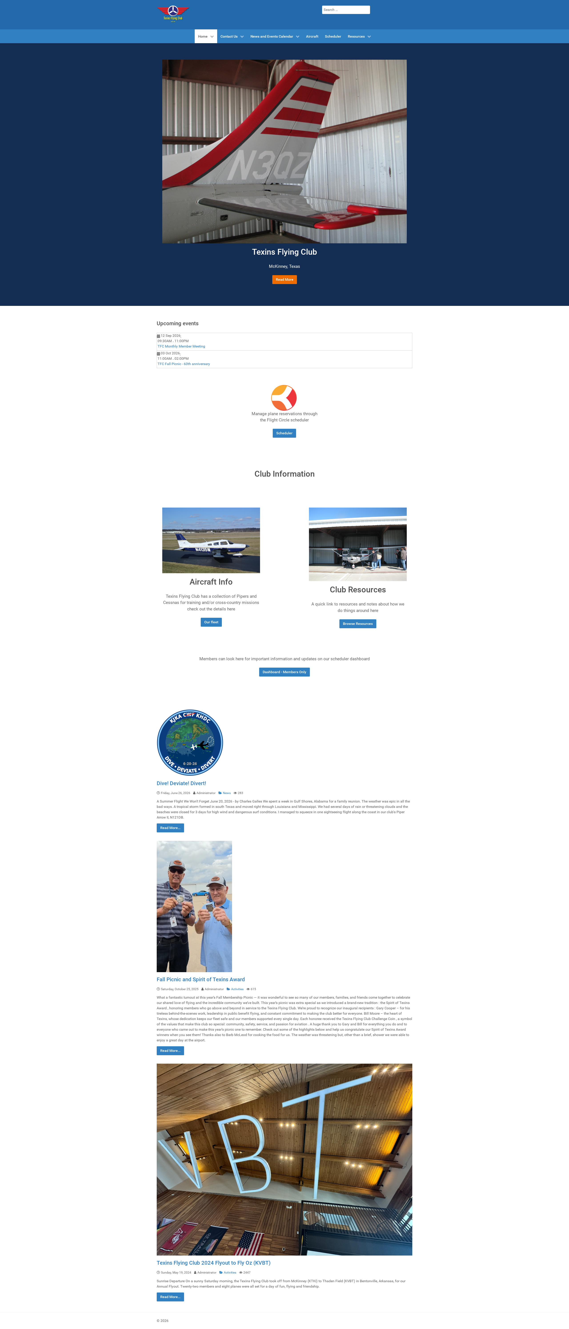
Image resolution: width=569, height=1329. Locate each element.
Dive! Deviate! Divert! (181, 783)
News (227, 793)
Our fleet (211, 622)
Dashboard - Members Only (284, 672)
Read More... (170, 828)
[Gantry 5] (173, 15)
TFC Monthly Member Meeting (181, 346)
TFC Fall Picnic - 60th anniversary (184, 364)
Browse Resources (358, 624)
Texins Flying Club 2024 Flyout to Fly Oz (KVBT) (213, 1263)
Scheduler (284, 433)
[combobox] (346, 10)
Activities (237, 989)
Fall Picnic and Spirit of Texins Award (201, 979)
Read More (284, 279)
